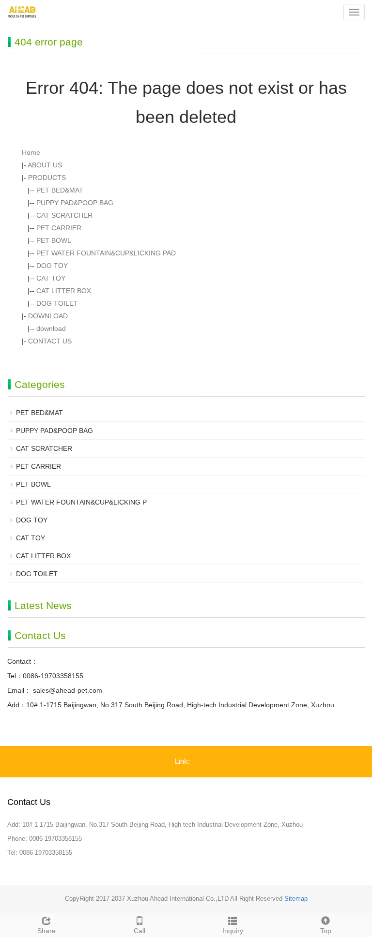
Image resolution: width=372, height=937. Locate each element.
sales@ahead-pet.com (66, 690)
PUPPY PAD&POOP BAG (74, 203)
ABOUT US (45, 165)
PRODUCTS (47, 177)
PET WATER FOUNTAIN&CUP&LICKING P (81, 502)
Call (139, 931)
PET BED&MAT (59, 190)
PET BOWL (53, 240)
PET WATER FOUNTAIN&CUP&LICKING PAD (106, 253)
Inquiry (232, 931)
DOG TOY (52, 265)
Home (31, 152)
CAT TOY (50, 278)
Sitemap (296, 898)
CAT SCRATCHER (64, 215)
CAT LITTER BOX (63, 291)
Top (325, 931)
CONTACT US (50, 341)
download (51, 328)
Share (46, 931)
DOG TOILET (57, 303)
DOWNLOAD (48, 316)
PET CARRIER (58, 228)
